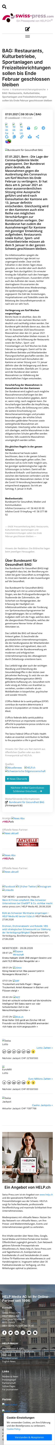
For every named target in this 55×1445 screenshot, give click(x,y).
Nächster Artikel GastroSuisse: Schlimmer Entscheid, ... (27, 789)
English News (9, 1361)
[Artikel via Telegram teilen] (43, 128)
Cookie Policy (13, 1428)
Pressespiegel (9, 1379)
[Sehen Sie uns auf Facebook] (8, 886)
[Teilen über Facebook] (6, 128)
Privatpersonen (10, 1358)
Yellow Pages (8, 1386)
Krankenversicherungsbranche (29, 89)
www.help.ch (46, 1194)
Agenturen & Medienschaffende (18, 1351)
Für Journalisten (10, 1389)
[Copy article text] (14, 137)
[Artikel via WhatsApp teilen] (36, 128)
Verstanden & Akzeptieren (29, 1437)
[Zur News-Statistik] (8, 140)
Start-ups (6, 1354)
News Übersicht (18, 778)
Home (5, 89)
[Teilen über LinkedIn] (21, 128)
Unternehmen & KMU (13, 1348)
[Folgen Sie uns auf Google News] (7, 137)
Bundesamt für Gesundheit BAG (26, 802)
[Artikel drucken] (28, 128)
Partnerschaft (9, 1382)
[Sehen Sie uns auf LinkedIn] (8, 889)
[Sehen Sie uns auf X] (26, 886)
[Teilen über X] (14, 128)
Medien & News (10, 1376)
